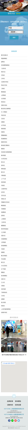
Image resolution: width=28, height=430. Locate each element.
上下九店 (3, 179)
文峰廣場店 (4, 239)
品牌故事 (10, 401)
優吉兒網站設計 (11, 428)
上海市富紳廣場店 (6, 309)
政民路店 (3, 182)
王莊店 (3, 118)
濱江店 (3, 162)
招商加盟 (18, 405)
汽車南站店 (4, 292)
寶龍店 (3, 272)
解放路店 (3, 92)
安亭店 (3, 165)
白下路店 (3, 269)
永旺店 (3, 192)
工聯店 (3, 88)
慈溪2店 (3, 102)
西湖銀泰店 (4, 138)
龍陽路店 (3, 225)
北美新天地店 (4, 82)
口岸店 (3, 78)
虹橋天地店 (4, 312)
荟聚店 (3, 62)
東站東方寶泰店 (5, 145)
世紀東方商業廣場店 (6, 152)
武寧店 (3, 215)
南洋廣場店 (4, 275)
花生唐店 (3, 259)
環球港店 (3, 128)
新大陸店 (3, 302)
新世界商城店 (4, 229)
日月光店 (3, 195)
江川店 (3, 282)
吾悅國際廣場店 (5, 65)
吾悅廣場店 (4, 245)
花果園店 (3, 209)
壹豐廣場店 (4, 135)
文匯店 (3, 285)
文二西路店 (4, 112)
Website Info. (17, 428)
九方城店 (3, 232)
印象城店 (3, 175)
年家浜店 (3, 115)
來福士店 (3, 199)
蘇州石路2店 (4, 55)
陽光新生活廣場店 (6, 108)
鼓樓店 (3, 252)
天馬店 (3, 75)
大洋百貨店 (4, 158)
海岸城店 (3, 289)
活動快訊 (10, 405)
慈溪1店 (3, 72)
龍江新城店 (4, 255)
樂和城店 (3, 168)
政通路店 (3, 212)
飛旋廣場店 (4, 58)
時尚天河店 (4, 85)
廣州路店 (3, 155)
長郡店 (3, 132)
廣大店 (3, 172)
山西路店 (3, 95)
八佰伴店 (3, 68)
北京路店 (3, 98)
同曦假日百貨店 (5, 202)
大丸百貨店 (4, 265)
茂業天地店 (4, 105)
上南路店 (3, 219)
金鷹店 (3, 122)
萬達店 (3, 148)
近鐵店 (3, 299)
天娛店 (3, 185)
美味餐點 (18, 401)
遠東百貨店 (4, 142)
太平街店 (3, 125)
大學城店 (3, 242)
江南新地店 (4, 189)
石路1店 (3, 235)
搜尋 (14, 37)
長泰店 (3, 305)
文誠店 (3, 249)
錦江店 (3, 262)
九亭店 (3, 295)
